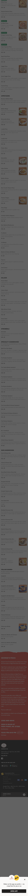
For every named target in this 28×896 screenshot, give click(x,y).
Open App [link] (14, 891)
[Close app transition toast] (24, 879)
